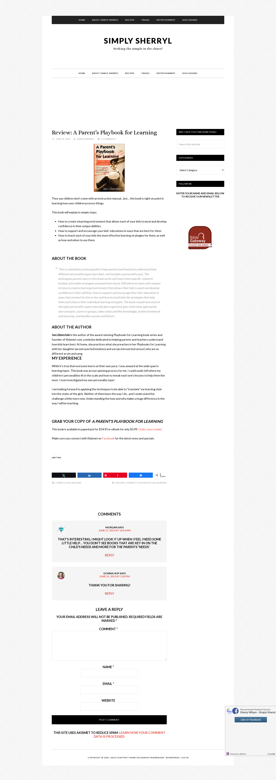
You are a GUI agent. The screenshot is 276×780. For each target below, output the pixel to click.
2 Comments (108, 139)
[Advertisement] (138, 106)
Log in (184, 757)
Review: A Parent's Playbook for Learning (141, 483)
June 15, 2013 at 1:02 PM (114, 576)
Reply (109, 555)
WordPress (173, 757)
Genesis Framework (152, 757)
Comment (108, 629)
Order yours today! (150, 429)
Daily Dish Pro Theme (123, 757)
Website (108, 700)
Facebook (108, 438)
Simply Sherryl (138, 40)
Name (108, 667)
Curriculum (63, 483)
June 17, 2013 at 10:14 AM (114, 530)
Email (108, 684)
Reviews (76, 483)
